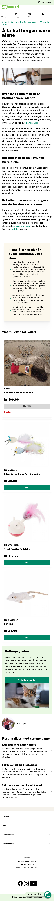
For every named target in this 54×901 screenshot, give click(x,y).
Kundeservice (8, 835)
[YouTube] (33, 883)
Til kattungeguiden (27, 680)
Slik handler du (9, 844)
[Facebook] (20, 883)
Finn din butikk (47, 2)
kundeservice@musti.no (27, 861)
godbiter (15, 229)
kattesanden (32, 123)
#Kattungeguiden (30, 22)
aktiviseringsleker (21, 226)
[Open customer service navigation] (48, 895)
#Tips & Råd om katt (11, 22)
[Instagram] (26, 883)
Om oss (6, 817)
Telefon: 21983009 (27, 864)
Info (4, 826)
